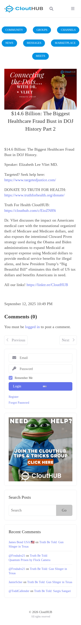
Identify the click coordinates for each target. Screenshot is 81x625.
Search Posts (20, 497)
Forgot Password (19, 402)
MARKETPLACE (65, 42)
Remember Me (24, 378)
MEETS (40, 56)
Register (14, 396)
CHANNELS (68, 29)
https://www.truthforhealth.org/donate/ (34, 195)
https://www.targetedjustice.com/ (30, 180)
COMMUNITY (14, 29)
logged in (32, 327)
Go (64, 510)
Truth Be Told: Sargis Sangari (52, 591)
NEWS (9, 42)
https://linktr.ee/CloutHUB (47, 285)
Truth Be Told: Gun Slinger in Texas (49, 582)
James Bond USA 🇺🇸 (22, 542)
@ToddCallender (19, 591)
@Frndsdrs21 (17, 555)
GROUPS (42, 29)
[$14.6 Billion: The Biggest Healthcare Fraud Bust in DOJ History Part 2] (40, 89)
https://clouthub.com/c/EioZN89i (30, 210)
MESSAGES (34, 42)
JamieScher (15, 582)
